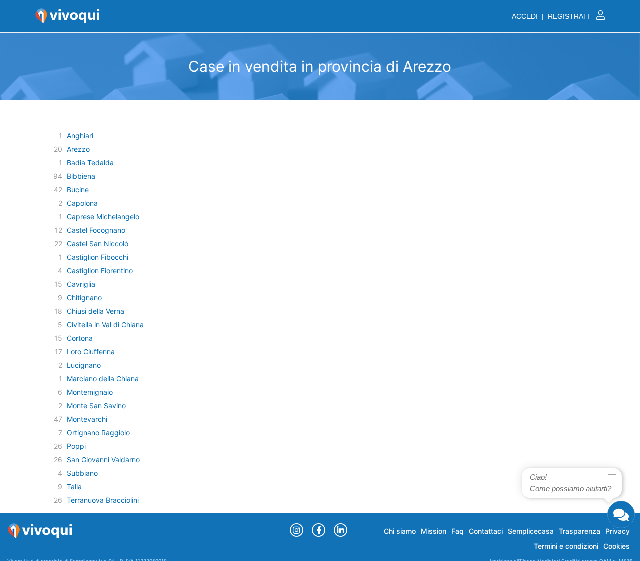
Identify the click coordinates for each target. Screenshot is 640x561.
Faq (458, 531)
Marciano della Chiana (103, 378)
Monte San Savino (96, 406)
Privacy (618, 531)
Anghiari (80, 136)
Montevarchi (87, 419)
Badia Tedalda (90, 162)
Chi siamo (400, 531)
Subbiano (82, 473)
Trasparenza (579, 531)
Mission (433, 531)
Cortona (80, 338)
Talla (74, 486)
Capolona (82, 203)
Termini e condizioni (566, 546)
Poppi (76, 446)
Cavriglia (81, 284)
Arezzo (78, 149)
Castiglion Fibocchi (97, 257)
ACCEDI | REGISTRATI (552, 16)
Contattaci (486, 531)
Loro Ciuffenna (91, 352)
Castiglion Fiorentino (100, 270)
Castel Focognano (96, 230)
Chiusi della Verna (95, 311)
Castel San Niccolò (97, 244)
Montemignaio (90, 392)
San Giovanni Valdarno (103, 460)
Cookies (617, 546)
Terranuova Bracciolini (103, 500)
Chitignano (84, 298)
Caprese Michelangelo (103, 216)
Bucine (78, 190)
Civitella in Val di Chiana (105, 324)
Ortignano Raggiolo (98, 432)
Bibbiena (81, 176)
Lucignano (84, 365)
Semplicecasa (531, 531)
